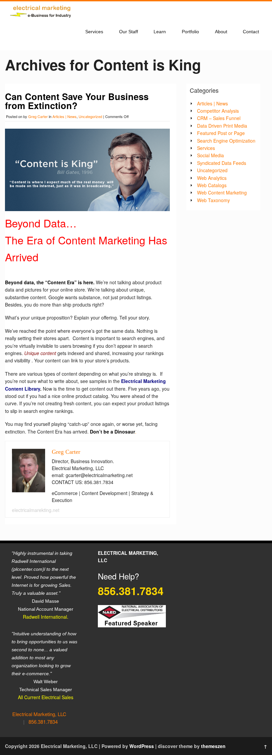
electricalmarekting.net (35, 510)
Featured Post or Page (221, 133)
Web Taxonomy (213, 200)
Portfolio (190, 31)
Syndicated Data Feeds (221, 163)
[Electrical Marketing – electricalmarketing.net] (41, 19)
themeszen (213, 746)
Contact (251, 31)
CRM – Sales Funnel (218, 118)
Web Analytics (212, 178)
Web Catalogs (212, 185)
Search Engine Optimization (226, 140)
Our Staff (128, 31)
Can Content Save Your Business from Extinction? (77, 101)
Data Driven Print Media (222, 125)
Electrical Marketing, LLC (39, 713)
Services (94, 31)
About (221, 31)
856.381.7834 (43, 721)
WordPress (141, 746)
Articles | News (64, 116)
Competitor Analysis (218, 110)
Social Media (210, 155)
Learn (160, 31)
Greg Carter (38, 116)
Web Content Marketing (222, 192)
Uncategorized (90, 116)
